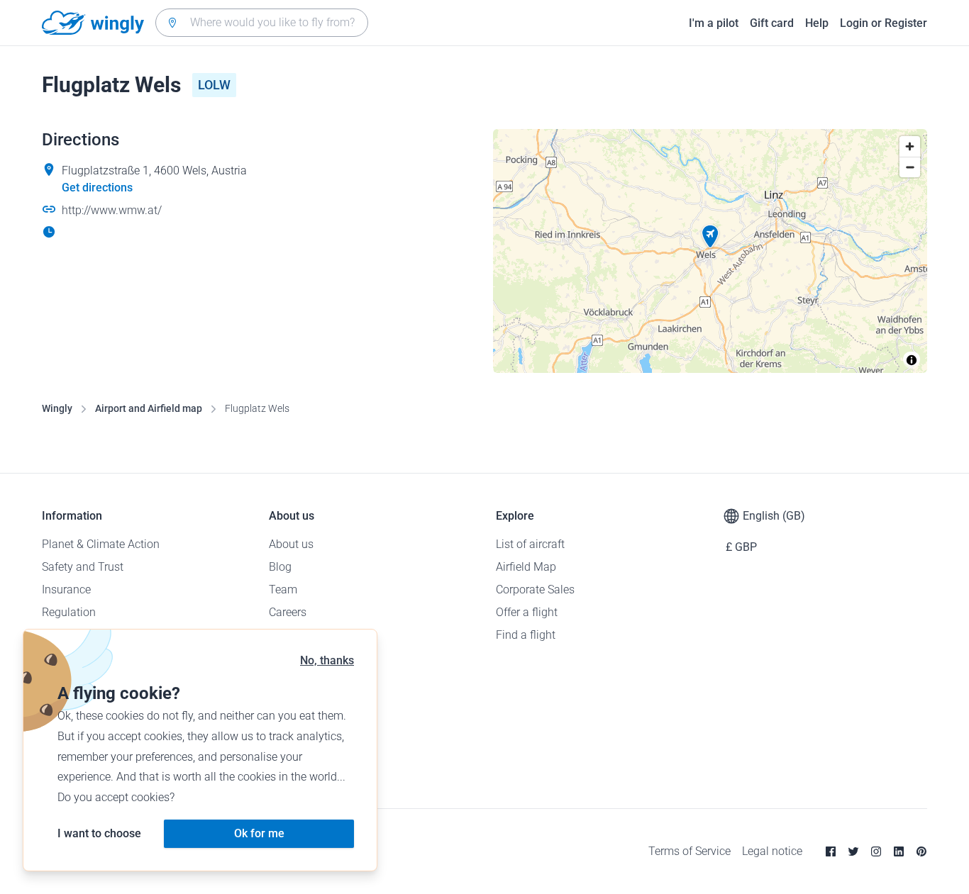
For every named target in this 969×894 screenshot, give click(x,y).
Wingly (57, 408)
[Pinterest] (921, 851)
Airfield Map (526, 567)
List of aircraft (530, 544)
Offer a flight (527, 612)
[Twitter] (853, 851)
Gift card (772, 23)
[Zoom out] (909, 167)
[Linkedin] (898, 851)
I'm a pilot (713, 23)
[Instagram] (876, 851)
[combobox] (261, 23)
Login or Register (883, 23)
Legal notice (772, 851)
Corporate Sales (535, 589)
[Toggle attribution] (911, 360)
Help (817, 23)
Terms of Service (689, 851)
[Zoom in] (909, 146)
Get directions (97, 187)
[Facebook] (830, 851)
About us (291, 544)
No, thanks (327, 660)
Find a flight (525, 635)
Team (283, 589)
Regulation (69, 612)
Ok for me (259, 833)
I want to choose (99, 833)
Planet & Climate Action (101, 544)
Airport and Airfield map (148, 408)
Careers (287, 612)
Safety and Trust (82, 567)
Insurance (66, 589)
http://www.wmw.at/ (112, 210)
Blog (280, 567)
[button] (710, 237)
